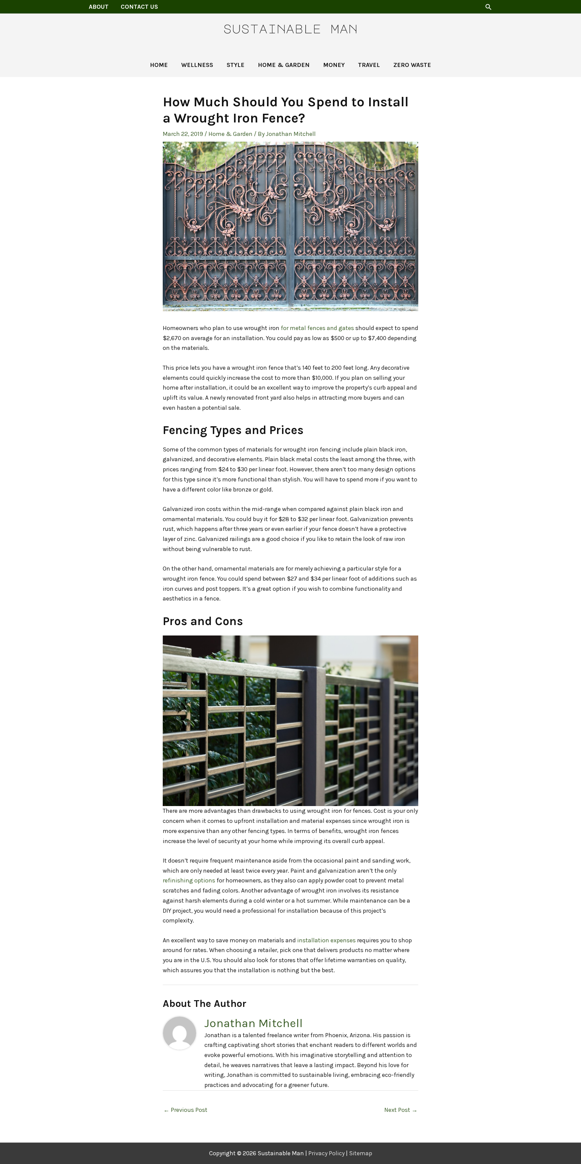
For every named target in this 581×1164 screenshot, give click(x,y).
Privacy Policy (326, 1153)
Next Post (401, 1110)
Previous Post (185, 1110)
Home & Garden (230, 134)
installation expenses (326, 940)
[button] (488, 7)
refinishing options (189, 880)
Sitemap (360, 1153)
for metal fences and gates (317, 328)
